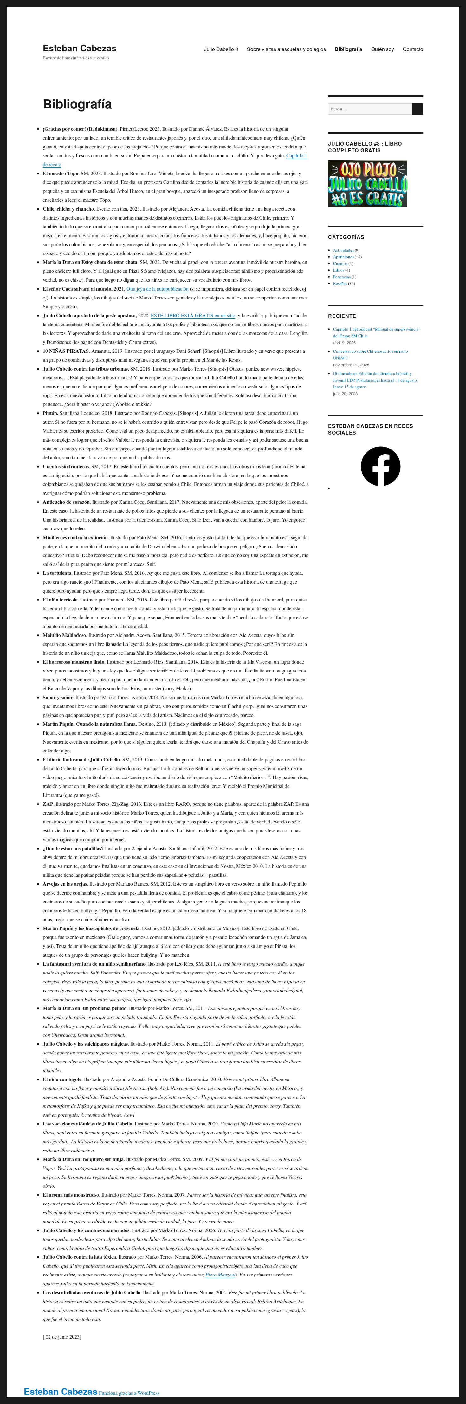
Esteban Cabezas (80, 47)
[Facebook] (380, 488)
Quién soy (382, 49)
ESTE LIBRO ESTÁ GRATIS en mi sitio (193, 315)
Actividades (343, 250)
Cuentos (340, 263)
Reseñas (340, 283)
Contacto (413, 49)
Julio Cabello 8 (221, 49)
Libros (338, 270)
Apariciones (343, 256)
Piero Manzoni (220, 1274)
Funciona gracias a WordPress (129, 1392)
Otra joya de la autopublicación (157, 288)
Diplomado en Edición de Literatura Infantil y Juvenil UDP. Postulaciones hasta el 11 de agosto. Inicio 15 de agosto (375, 380)
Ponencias (342, 276)
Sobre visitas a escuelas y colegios (286, 49)
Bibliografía (348, 49)
